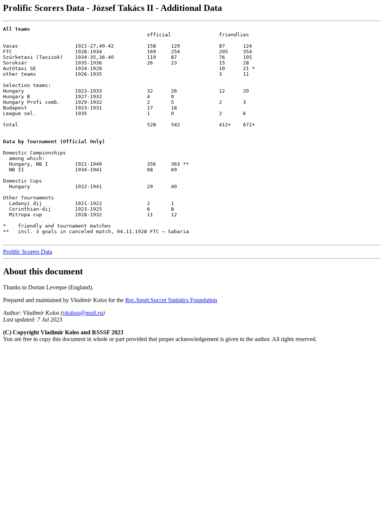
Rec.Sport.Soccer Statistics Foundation (171, 300)
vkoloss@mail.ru (83, 313)
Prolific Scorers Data (27, 252)
